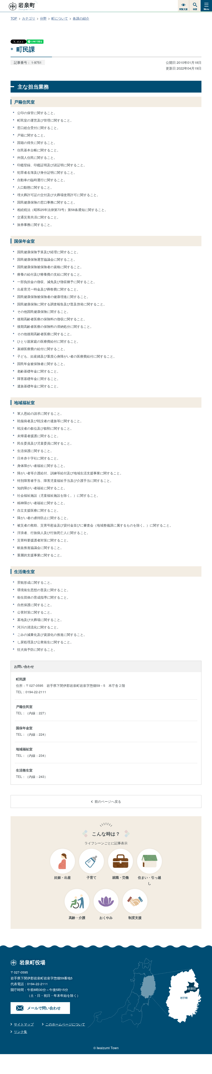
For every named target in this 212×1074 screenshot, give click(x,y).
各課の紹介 (81, 18)
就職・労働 (120, 877)
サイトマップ (24, 1024)
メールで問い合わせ (44, 1008)
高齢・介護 (77, 917)
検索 (195, 9)
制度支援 (135, 917)
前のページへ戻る (108, 801)
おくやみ (106, 917)
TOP (14, 18)
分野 (43, 18)
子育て (91, 877)
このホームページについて (65, 1024)
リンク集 (20, 1031)
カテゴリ (28, 18)
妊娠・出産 (62, 877)
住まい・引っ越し (149, 880)
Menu (206, 9)
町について (59, 18)
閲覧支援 (183, 9)
